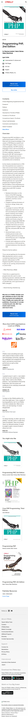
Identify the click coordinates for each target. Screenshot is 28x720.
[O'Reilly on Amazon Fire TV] (7, 694)
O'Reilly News (5, 627)
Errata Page (5, 596)
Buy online (14, 90)
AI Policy (4, 654)
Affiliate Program (6, 634)
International (6, 659)
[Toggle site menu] (2, 2)
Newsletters (5, 649)
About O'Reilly (6, 619)
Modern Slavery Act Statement (9, 716)
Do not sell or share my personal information (13, 705)
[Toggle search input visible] (26, 2)
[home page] (9, 2)
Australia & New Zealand (9, 662)
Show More (5, 129)
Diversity (4, 636)
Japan (3, 665)
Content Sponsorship (8, 639)
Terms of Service (6, 712)
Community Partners (7, 632)
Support (4, 644)
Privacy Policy (5, 652)
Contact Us (5, 647)
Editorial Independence (7, 714)
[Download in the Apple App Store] (7, 679)
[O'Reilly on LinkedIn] (9, 611)
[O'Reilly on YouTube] (11, 611)
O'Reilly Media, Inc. (10, 72)
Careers (4, 624)
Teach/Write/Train (7, 622)
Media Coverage (6, 629)
